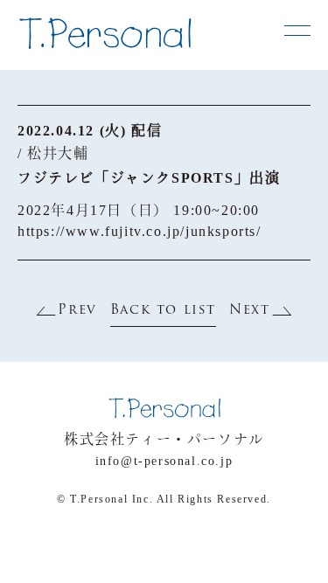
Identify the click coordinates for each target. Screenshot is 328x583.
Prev (77, 310)
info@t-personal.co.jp (164, 461)
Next (249, 310)
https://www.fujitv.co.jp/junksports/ (139, 231)
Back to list (163, 310)
